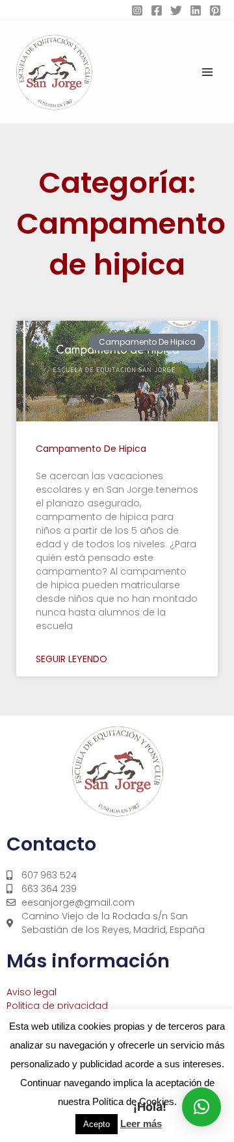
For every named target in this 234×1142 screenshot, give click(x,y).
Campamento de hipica (91, 448)
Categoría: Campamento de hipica (121, 223)
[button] (201, 1106)
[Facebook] (156, 10)
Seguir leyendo (71, 659)
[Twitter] (176, 10)
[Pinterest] (215, 10)
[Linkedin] (196, 10)
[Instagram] (137, 10)
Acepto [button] (96, 1124)
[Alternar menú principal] (207, 72)
